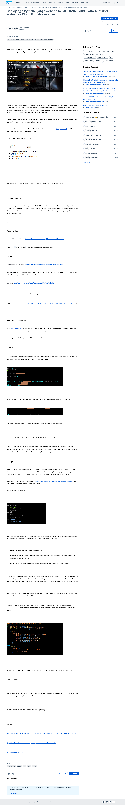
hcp (24, 766)
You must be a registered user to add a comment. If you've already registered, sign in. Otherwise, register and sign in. (41, 788)
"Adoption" (100, 54)
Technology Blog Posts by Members (48, 7)
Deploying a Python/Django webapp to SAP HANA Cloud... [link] (72, 7)
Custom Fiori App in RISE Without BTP (95, 105)
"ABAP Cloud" (91, 51)
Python (35, 766)
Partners (60, 2)
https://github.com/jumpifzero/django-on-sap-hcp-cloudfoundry (52, 481)
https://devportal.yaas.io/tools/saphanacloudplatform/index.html (34, 283)
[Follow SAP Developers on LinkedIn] (113, 802)
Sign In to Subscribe (109, 18)
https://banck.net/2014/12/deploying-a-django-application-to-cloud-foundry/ (31, 743)
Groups (44, 2)
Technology (34, 7)
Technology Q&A (90, 107)
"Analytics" (98, 60)
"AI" (111, 57)
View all (85, 162)
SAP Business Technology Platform (44, 39)
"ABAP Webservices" (103, 51)
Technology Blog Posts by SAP (95, 84)
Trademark (47, 802)
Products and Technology (31, 2)
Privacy (12, 802)
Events (67, 2)
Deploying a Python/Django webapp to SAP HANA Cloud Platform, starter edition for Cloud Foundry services (57, 12)
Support (55, 802)
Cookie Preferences (65, 802)
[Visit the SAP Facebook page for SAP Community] (103, 802)
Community (17, 2)
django (19, 766)
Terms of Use (20, 802)
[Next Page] (102, 62)
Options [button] (102, 21)
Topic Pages (84, 2)
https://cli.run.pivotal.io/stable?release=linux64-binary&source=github (43, 303)
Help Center (74, 2)
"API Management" (108, 60)
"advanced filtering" (89, 57)
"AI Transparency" (102, 57)
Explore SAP (107, 2)
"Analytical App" (88, 60)
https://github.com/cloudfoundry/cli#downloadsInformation (44, 239)
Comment (13, 793)
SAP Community (11, 7)
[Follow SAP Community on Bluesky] (107, 802)
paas (29, 766)
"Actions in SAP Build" (89, 54)
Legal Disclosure (38, 802)
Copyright (28, 802)
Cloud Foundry (11, 766)
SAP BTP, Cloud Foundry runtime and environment (20, 39)
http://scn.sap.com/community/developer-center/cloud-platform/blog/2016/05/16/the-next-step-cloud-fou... (42, 733)
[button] (110, 31)
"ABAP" (113, 51)
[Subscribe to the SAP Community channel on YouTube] (110, 802)
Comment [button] (74, 773)
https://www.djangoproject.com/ (16, 752)
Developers (51, 2)
